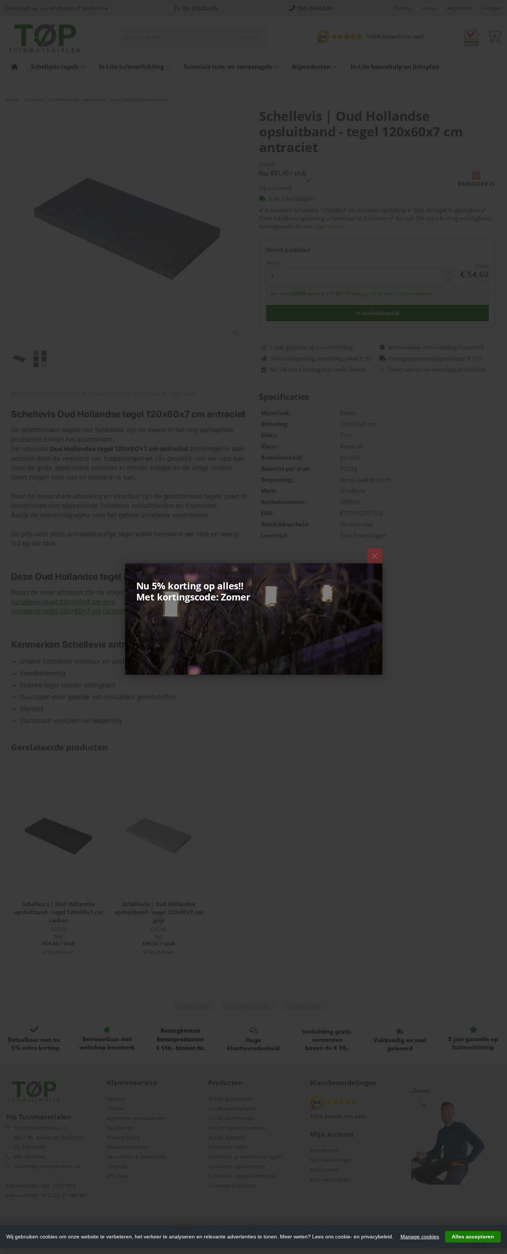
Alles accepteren (473, 1237)
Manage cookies (419, 1237)
